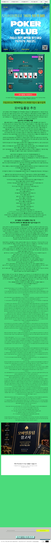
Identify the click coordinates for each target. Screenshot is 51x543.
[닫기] (49, 541)
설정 (43, 541)
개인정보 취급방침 (36, 541)
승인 (47, 541)
